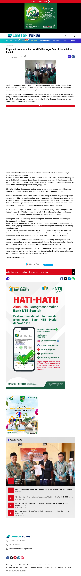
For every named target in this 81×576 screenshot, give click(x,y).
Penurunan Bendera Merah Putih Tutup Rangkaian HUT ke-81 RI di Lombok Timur (43, 489)
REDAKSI (22, 565)
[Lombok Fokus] (23, 35)
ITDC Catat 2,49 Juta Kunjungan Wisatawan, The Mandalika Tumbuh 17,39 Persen (44, 497)
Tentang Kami (11, 565)
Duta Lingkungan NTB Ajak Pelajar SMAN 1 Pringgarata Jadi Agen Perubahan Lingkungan (42, 512)
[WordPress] (18, 557)
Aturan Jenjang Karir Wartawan (42, 567)
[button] (65, 35)
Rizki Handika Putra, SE (17, 56)
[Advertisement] (42, 524)
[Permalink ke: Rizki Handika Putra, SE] (8, 56)
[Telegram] (69, 278)
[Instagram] (22, 557)
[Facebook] (61, 278)
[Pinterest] (15, 557)
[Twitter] (65, 278)
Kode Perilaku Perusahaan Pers (38, 565)
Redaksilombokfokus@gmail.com (20, 549)
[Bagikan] (73, 56)
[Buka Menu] (69, 35)
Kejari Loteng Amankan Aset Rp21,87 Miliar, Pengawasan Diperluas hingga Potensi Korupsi (41, 504)
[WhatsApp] (73, 278)
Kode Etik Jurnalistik (64, 567)
